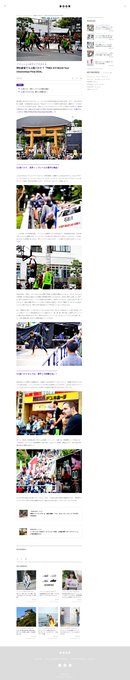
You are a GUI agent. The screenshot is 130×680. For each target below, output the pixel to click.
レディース (105, 76)
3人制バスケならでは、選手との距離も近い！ (34, 92)
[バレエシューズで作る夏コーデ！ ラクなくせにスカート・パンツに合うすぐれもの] (70, 617)
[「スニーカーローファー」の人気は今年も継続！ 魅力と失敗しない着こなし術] (90, 54)
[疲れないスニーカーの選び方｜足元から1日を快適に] (90, 62)
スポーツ (91, 659)
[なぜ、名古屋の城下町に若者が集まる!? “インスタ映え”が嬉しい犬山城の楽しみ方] (26, 617)
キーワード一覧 (107, 72)
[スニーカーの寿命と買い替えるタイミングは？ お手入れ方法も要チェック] (90, 36)
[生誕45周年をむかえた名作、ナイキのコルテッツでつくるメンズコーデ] (49, 580)
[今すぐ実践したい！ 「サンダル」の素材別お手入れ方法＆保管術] (90, 45)
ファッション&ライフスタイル (26, 15)
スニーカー (90, 79)
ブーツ (108, 79)
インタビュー (91, 76)
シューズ (38, 659)
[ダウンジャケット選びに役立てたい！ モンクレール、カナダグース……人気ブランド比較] (48, 617)
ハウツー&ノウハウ (78, 659)
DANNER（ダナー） (93, 81)
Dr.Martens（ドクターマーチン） (96, 84)
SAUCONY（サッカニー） (94, 87)
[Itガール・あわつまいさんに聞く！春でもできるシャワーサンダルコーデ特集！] (26, 580)
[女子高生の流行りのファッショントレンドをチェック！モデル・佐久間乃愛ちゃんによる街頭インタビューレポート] (72, 580)
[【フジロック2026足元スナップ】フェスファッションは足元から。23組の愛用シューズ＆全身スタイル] (90, 27)
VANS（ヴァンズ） (93, 89)
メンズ (98, 76)
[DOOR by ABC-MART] (65, 7)
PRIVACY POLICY (65, 674)
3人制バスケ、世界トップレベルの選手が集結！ (35, 89)
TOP (17, 15)
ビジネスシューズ (100, 79)
